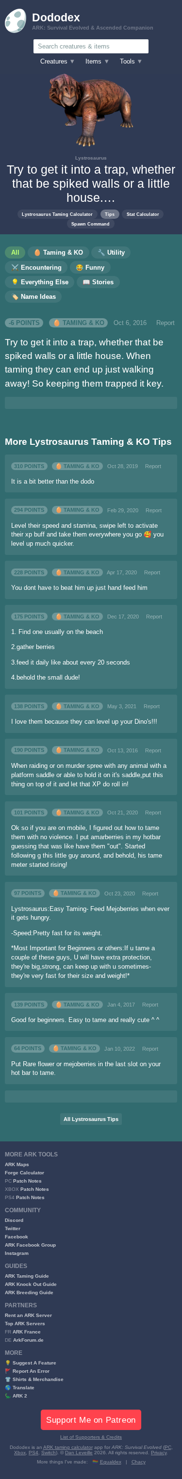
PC (168, 1447)
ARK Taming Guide (27, 1276)
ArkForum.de (28, 1340)
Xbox (20, 1452)
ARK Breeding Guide (29, 1292)
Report (165, 323)
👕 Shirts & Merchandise (34, 1379)
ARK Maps (17, 1164)
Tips (110, 214)
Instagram (17, 1253)
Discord (14, 1220)
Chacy (139, 1461)
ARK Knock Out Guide (31, 1284)
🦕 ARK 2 (16, 1395)
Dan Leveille (79, 1452)
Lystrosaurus (91, 158)
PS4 (33, 1452)
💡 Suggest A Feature (30, 1362)
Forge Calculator (24, 1172)
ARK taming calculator (68, 1447)
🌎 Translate (19, 1387)
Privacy (158, 1452)
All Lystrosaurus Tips (91, 1119)
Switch (48, 1452)
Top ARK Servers (25, 1323)
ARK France (27, 1331)
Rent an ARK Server (28, 1315)
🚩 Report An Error (27, 1371)
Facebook (16, 1236)
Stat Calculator (143, 214)
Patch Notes (27, 1181)
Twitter (12, 1228)
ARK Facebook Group (30, 1245)
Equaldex (110, 1461)
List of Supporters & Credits (91, 1437)
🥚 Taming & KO (78, 323)
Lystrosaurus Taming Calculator (57, 214)
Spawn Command (90, 224)
